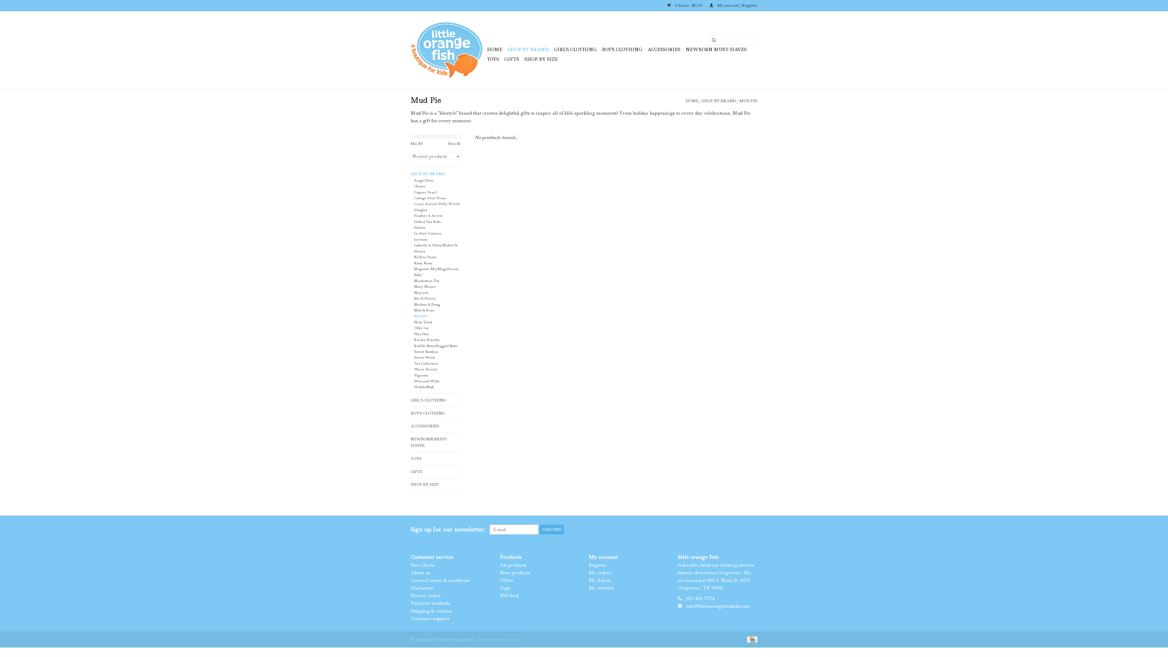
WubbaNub (424, 387)
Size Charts (423, 565)
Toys (493, 59)
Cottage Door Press (430, 198)
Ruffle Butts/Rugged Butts (436, 346)
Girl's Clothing (575, 50)
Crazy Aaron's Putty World (437, 204)
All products (513, 565)
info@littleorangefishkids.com (718, 606)
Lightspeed (511, 639)
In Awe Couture (427, 233)
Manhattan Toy (427, 281)
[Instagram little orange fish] (752, 529)
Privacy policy (426, 596)
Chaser (420, 186)
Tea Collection (426, 363)
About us (420, 573)
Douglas (420, 210)
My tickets (600, 580)
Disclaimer (422, 588)
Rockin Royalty (427, 340)
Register (598, 565)
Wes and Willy (427, 381)
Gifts (511, 59)
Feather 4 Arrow (428, 216)
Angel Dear (424, 180)
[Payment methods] (751, 639)
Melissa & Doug (427, 304)
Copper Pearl (425, 192)
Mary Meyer (425, 286)
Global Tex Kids (427, 222)
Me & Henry (425, 298)
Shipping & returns (431, 611)
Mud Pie (748, 100)
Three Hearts (425, 369)
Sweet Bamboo (426, 351)
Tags (505, 588)
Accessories (664, 50)
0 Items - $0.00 (689, 5)
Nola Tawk (423, 322)
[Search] (712, 40)
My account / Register (736, 5)
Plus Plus (421, 334)
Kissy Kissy (423, 263)
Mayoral (421, 292)
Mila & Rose (424, 310)
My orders (600, 573)
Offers (506, 580)
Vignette (421, 375)
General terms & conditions (440, 580)
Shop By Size (541, 59)
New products (515, 573)
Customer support (430, 619)
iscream (420, 239)
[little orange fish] (448, 49)
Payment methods (430, 603)
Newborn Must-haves (716, 50)
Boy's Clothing (622, 50)
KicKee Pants (425, 257)
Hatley (420, 227)
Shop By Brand (528, 50)
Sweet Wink (424, 357)
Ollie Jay (421, 328)
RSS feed (509, 596)
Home (494, 50)
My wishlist (601, 588)
